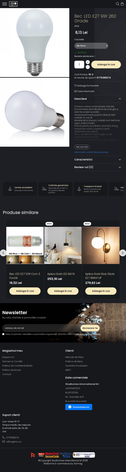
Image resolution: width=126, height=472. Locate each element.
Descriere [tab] (80, 99)
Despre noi (8, 357)
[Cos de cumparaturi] (122, 4)
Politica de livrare (11, 370)
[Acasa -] (20, 4)
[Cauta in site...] (117, 4)
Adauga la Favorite (88, 85)
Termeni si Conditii (12, 361)
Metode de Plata (74, 357)
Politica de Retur (74, 361)
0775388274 (12, 437)
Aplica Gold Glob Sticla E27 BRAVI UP (99, 276)
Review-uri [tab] (83, 167)
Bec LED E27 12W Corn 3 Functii (24, 276)
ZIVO (76, 26)
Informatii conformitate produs (91, 152)
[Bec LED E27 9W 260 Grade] (34, 42)
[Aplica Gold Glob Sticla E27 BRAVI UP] (101, 245)
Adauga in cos (106, 64)
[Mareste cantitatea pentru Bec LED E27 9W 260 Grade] (88, 62)
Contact (6, 374)
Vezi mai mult (82, 147)
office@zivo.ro (14, 441)
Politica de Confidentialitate (87, 334)
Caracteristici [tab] (83, 159)
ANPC (68, 370)
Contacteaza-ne (81, 407)
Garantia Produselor (76, 365)
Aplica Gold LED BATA (61, 274)
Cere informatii (85, 91)
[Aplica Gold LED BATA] (63, 245)
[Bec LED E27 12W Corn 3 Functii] (25, 245)
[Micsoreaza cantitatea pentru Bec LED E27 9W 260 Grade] (88, 67)
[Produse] (4, 5)
